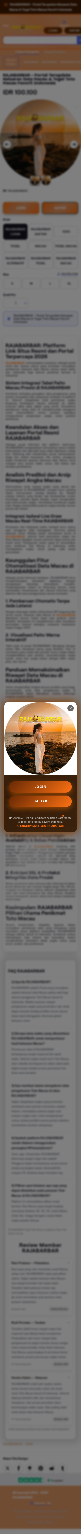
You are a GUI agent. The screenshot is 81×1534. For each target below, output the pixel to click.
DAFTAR (40, 801)
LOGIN (41, 787)
